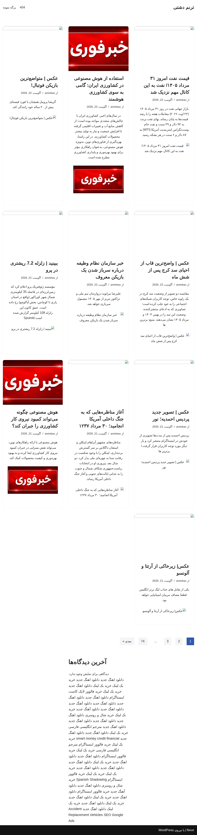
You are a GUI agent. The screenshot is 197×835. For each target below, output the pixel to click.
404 (22, 7)
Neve (190, 830)
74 (142, 641)
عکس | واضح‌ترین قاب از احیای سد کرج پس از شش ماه (165, 269)
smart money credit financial (97, 738)
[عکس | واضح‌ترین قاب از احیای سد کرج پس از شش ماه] (164, 233)
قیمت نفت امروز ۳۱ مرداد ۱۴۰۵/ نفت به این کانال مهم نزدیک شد (166, 85)
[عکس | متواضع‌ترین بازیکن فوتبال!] (33, 48)
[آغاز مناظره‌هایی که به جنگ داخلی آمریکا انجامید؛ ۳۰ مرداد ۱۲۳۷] (98, 382)
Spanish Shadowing (91, 779)
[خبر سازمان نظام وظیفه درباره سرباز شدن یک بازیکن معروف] (98, 233)
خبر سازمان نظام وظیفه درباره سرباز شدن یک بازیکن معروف (100, 269)
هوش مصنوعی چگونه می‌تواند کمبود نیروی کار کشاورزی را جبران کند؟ (34, 418)
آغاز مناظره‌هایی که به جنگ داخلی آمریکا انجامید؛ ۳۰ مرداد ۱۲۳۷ (101, 418)
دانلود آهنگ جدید (80, 703)
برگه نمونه (9, 7)
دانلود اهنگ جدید (112, 680)
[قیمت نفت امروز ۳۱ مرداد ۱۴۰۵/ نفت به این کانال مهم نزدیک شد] (164, 48)
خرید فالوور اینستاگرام (95, 744)
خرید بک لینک (102, 686)
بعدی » (127, 641)
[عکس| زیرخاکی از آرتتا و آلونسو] (164, 536)
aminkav (181, 99)
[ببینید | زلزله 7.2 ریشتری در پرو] (33, 233)
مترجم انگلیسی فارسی (85, 727)
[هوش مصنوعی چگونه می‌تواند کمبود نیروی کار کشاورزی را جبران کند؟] (33, 382)
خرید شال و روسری (99, 715)
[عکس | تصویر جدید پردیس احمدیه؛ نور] (164, 382)
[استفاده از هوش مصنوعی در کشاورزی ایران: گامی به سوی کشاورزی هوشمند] (98, 48)
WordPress (166, 830)
